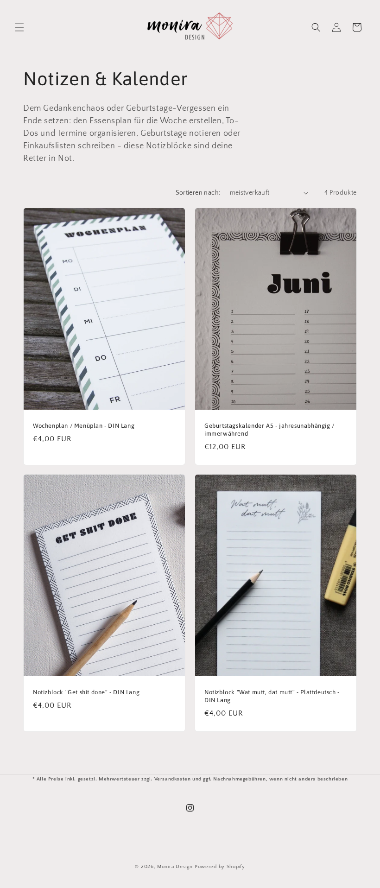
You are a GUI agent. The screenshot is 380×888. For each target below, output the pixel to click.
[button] (19, 27)
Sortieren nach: (198, 193)
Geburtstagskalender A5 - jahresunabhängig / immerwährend (269, 429)
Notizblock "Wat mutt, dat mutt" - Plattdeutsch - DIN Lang (272, 696)
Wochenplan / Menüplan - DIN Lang (83, 425)
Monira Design (175, 866)
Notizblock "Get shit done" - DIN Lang (86, 692)
